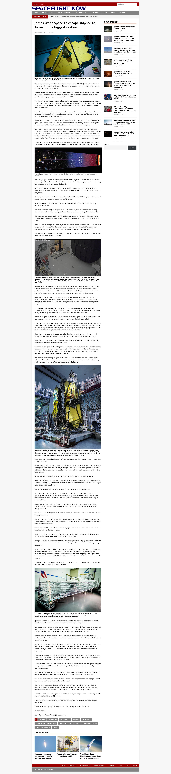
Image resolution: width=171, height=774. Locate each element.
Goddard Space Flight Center (46, 723)
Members (95, 13)
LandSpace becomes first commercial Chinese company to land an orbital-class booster (125, 50)
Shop (113, 13)
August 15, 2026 (119, 89)
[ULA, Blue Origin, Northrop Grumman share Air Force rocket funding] (91, 744)
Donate (122, 13)
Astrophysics (64, 719)
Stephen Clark (50, 32)
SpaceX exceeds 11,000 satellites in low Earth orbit (123, 72)
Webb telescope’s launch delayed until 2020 (67, 755)
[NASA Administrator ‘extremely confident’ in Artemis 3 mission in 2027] (108, 97)
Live (105, 13)
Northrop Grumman (43, 727)
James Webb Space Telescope (68, 723)
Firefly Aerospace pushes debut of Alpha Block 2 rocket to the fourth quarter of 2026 (125, 122)
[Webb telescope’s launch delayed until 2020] (68, 744)
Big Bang (76, 719)
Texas (55, 727)
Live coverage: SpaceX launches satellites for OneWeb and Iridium (43, 756)
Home (36, 13)
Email (36, 711)
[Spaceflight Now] (59, 10)
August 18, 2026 (119, 66)
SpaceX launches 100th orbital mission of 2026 (124, 27)
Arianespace (53, 719)
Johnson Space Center (89, 723)
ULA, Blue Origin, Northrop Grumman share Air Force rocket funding (90, 756)
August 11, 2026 (119, 126)
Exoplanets (86, 719)
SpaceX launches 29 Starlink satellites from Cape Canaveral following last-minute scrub (125, 38)
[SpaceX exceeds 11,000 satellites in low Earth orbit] (108, 74)
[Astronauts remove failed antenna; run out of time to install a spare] (108, 62)
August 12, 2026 (119, 114)
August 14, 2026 (119, 101)
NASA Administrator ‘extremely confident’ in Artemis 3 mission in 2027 (125, 97)
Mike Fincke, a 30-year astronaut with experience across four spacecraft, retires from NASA (125, 109)
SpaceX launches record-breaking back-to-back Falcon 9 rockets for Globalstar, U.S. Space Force (125, 84)
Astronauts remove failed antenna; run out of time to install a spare (123, 62)
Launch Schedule (63, 13)
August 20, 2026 (119, 42)
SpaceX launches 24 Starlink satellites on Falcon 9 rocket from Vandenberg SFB (124, 134)
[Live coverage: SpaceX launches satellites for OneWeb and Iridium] (45, 744)
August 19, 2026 (119, 54)
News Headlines (111, 22)
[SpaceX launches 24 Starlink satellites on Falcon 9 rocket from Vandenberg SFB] (108, 134)
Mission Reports (80, 13)
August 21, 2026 (119, 31)
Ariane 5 (42, 719)
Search (106, 144)
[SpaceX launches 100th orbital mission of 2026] (108, 29)
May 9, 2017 (39, 32)
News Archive (47, 13)
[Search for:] (127, 4)
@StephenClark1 (60, 715)
